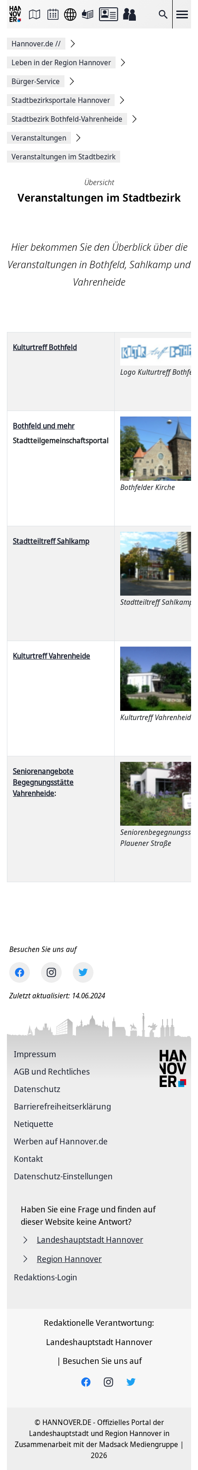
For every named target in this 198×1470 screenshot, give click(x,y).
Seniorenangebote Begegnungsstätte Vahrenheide (43, 782)
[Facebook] (19, 972)
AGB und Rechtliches (52, 1071)
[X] (83, 972)
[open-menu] (182, 14)
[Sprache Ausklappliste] (70, 14)
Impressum (35, 1054)
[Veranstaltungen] (53, 14)
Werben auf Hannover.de (61, 1141)
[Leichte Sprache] (87, 14)
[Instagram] (51, 972)
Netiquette (33, 1124)
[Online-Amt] (108, 14)
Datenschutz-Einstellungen (63, 1176)
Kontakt (28, 1159)
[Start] (16, 14)
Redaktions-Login (45, 1277)
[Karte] (34, 14)
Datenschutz (37, 1089)
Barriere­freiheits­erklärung (62, 1106)
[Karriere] (129, 14)
